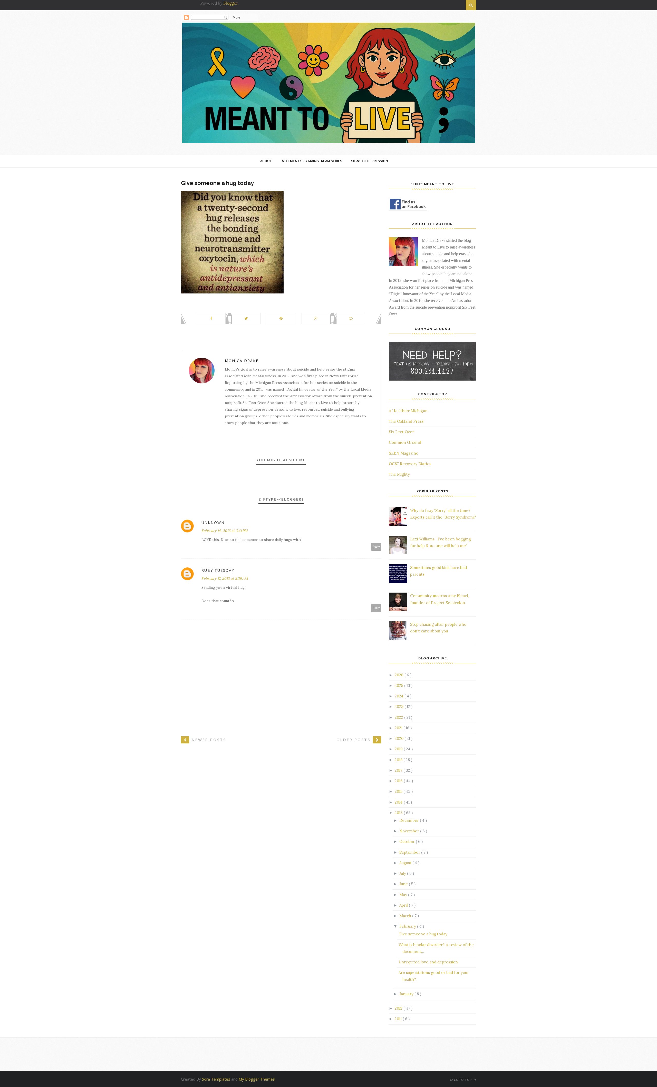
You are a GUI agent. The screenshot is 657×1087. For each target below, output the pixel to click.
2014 (399, 802)
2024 (399, 696)
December (409, 820)
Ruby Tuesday (217, 570)
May (403, 894)
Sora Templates (216, 1079)
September (410, 852)
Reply (376, 546)
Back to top (461, 1080)
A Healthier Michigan (408, 410)
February (408, 926)
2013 (399, 812)
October (407, 841)
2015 (399, 791)
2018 (399, 759)
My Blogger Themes (257, 1079)
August (405, 862)
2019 (399, 749)
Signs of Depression (369, 161)
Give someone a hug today (423, 934)
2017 (399, 770)
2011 (399, 1018)
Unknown (213, 522)
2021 (399, 727)
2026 (399, 675)
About (266, 161)
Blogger (230, 3)
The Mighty (399, 474)
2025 (399, 685)
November (409, 830)
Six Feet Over (401, 431)
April (404, 905)
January (406, 993)
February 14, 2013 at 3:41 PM (224, 530)
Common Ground (405, 442)
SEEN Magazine (403, 453)
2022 (399, 717)
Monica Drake (241, 360)
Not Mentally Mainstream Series (312, 161)
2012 (399, 1008)
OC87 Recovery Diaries (410, 463)
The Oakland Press (406, 421)
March (405, 915)
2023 (399, 706)
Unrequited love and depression (428, 962)
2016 (399, 780)
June (404, 883)
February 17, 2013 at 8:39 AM (224, 578)
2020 (399, 738)
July (403, 873)
